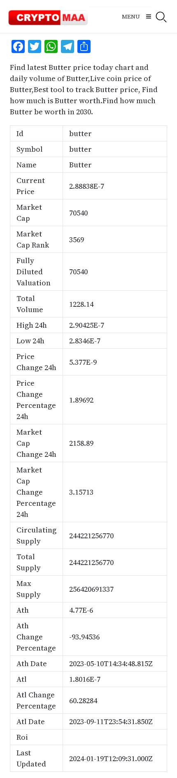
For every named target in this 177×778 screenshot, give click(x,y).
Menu (131, 16)
